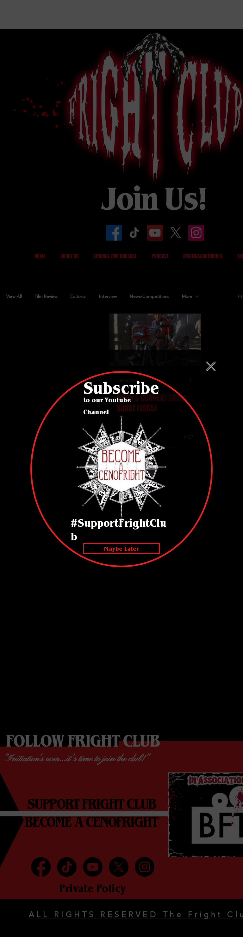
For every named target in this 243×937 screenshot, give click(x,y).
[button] (210, 366)
